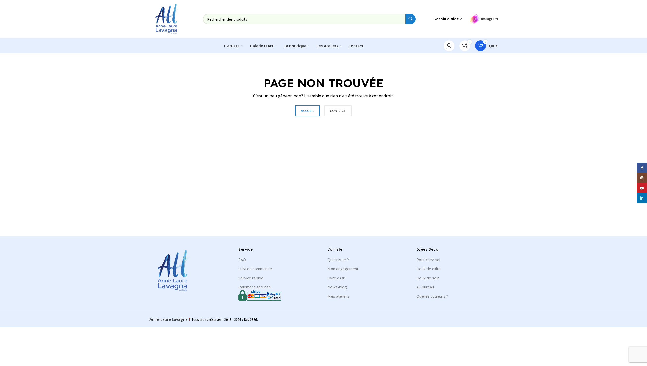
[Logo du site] (167, 18)
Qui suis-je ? (338, 259)
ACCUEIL (307, 110)
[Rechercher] (410, 19)
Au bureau (425, 286)
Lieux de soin (427, 277)
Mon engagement (342, 268)
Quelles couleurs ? (432, 296)
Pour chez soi (428, 259)
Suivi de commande (255, 268)
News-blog (337, 286)
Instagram (489, 18)
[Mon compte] (449, 46)
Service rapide (250, 277)
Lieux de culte (428, 268)
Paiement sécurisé (254, 286)
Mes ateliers (338, 296)
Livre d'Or (336, 277)
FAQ (242, 259)
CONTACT (338, 110)
